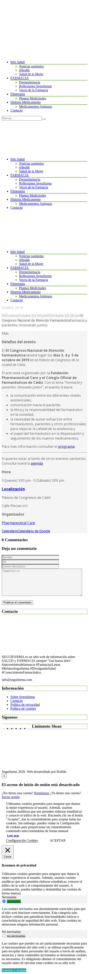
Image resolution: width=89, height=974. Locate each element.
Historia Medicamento (25, 102)
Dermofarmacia (29, 82)
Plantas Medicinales (32, 98)
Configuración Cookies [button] (22, 840)
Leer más (13, 835)
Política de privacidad (25, 704)
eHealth (24, 70)
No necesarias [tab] (11, 932)
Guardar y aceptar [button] (14, 970)
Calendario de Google (34, 531)
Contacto (16, 110)
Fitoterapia (17, 94)
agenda (37, 463)
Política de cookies (23, 708)
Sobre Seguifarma (22, 697)
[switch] (4, 901)
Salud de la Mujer (31, 74)
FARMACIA (19, 78)
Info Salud (17, 62)
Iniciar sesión (11, 797)
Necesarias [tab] (9, 897)
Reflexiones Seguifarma (35, 86)
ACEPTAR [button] (58, 840)
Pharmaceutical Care (18, 522)
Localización (13, 489)
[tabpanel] (44, 916)
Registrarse (41, 793)
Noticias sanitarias (31, 66)
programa (66, 446)
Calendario (10, 531)
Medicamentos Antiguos (35, 106)
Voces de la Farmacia (33, 90)
